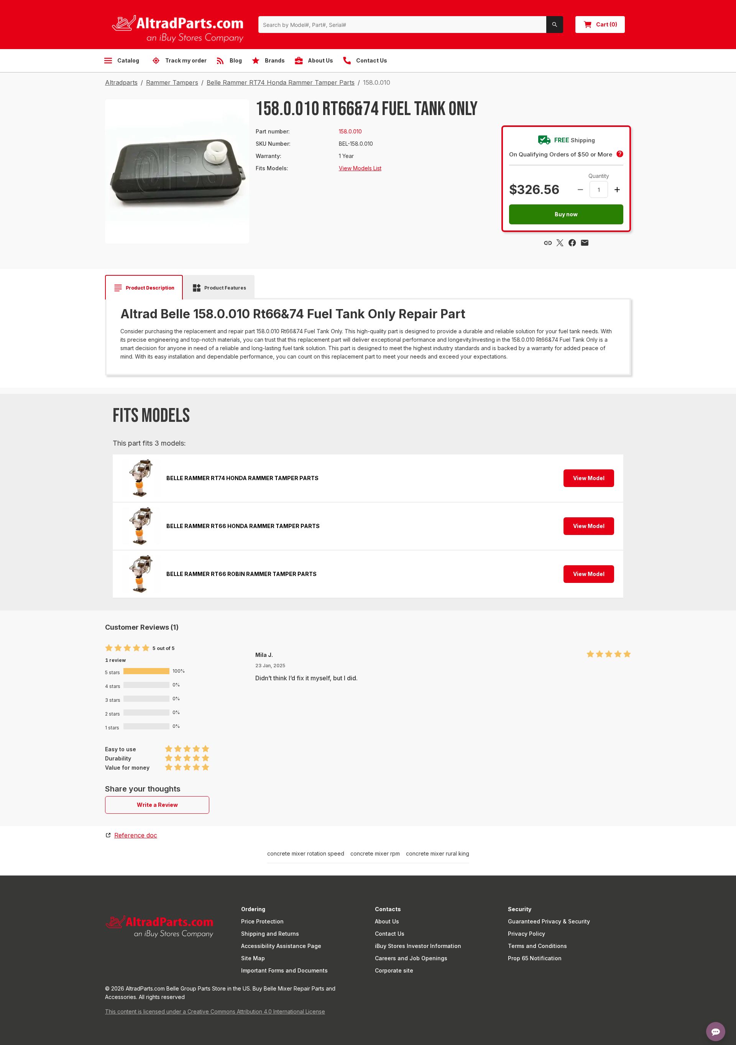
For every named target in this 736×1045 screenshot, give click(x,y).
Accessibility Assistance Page (281, 946)
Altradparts (121, 82)
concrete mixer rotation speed (305, 854)
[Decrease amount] (580, 189)
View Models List (360, 168)
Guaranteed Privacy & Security (549, 921)
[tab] (143, 288)
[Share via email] (584, 242)
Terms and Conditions (537, 946)
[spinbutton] (599, 189)
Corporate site (394, 970)
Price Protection (262, 921)
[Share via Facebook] (572, 242)
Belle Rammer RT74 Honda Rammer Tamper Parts (281, 82)
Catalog (128, 60)
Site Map (253, 958)
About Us (387, 921)
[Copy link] (547, 242)
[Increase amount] (617, 189)
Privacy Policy (526, 933)
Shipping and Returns (270, 933)
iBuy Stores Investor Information (418, 946)
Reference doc (135, 835)
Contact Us (389, 933)
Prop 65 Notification (535, 958)
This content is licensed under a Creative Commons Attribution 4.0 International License (215, 1011)
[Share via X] (560, 242)
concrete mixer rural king (437, 854)
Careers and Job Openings (411, 958)
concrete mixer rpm (375, 854)
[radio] (109, 648)
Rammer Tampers (172, 82)
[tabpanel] (368, 334)
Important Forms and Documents (284, 970)
